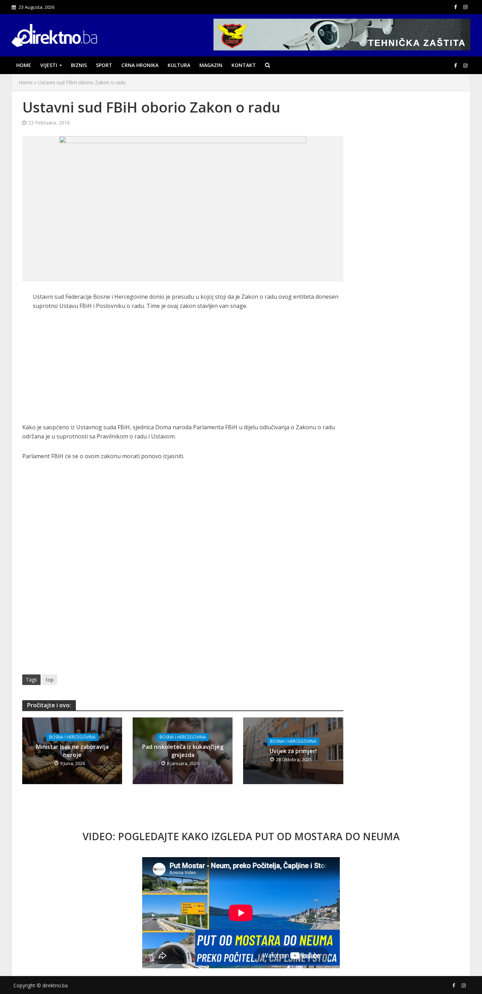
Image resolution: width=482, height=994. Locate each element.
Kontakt (243, 65)
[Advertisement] (182, 370)
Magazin (210, 65)
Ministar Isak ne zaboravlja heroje (72, 751)
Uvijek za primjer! (293, 751)
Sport (104, 65)
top (50, 679)
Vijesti (48, 65)
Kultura (179, 65)
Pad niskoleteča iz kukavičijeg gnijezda (182, 751)
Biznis (79, 65)
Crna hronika (139, 65)
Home (23, 65)
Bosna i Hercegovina (72, 737)
